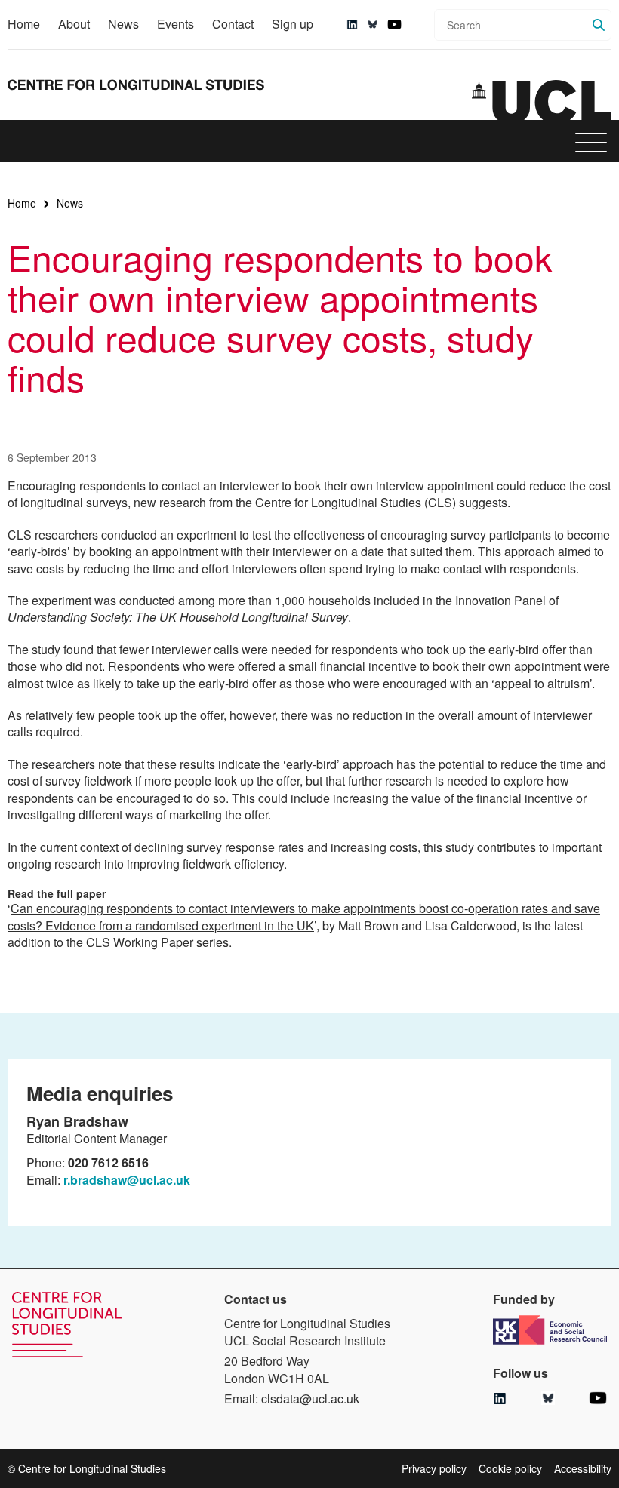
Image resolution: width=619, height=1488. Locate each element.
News (123, 23)
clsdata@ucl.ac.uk (310, 1398)
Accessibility (582, 1468)
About (74, 23)
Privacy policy (434, 1468)
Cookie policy (510, 1468)
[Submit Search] (599, 25)
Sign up (292, 23)
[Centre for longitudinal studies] (541, 100)
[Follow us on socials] (352, 24)
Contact (233, 23)
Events (175, 23)
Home (24, 23)
